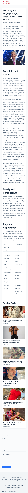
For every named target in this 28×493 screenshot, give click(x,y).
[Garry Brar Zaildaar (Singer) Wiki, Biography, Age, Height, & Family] (14, 332)
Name (4, 441)
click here (19, 481)
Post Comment (6, 467)
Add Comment (6, 454)
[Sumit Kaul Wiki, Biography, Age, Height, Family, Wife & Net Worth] (14, 373)
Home (5, 485)
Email (4, 446)
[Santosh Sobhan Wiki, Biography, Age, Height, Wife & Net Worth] (14, 414)
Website (4, 450)
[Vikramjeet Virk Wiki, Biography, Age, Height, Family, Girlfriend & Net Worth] (14, 353)
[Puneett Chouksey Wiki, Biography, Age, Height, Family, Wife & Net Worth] (14, 394)
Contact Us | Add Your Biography (14, 487)
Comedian (17, 22)
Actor (13, 22)
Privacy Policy (21, 485)
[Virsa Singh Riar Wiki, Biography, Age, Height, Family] (14, 312)
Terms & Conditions (12, 485)
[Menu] (25, 2)
